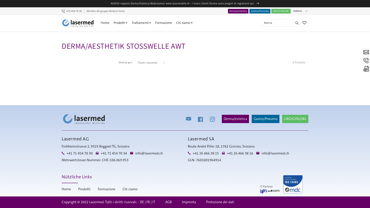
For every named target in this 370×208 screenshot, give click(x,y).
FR (148, 202)
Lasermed (96, 202)
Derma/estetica (238, 11)
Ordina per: (126, 62)
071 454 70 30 (74, 11)
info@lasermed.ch (149, 153)
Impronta (189, 202)
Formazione (163, 23)
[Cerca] (296, 22)
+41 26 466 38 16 (240, 153)
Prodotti (119, 23)
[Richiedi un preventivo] (366, 68)
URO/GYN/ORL (281, 11)
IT (153, 202)
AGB (168, 202)
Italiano (297, 11)
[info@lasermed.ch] (366, 52)
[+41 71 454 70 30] (366, 60)
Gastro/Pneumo (260, 11)
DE (142, 202)
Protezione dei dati (220, 202)
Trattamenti (140, 23)
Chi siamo (183, 23)
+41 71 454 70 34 (114, 153)
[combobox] (281, 22)
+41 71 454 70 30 (79, 153)
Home (105, 23)
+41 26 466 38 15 (206, 153)
